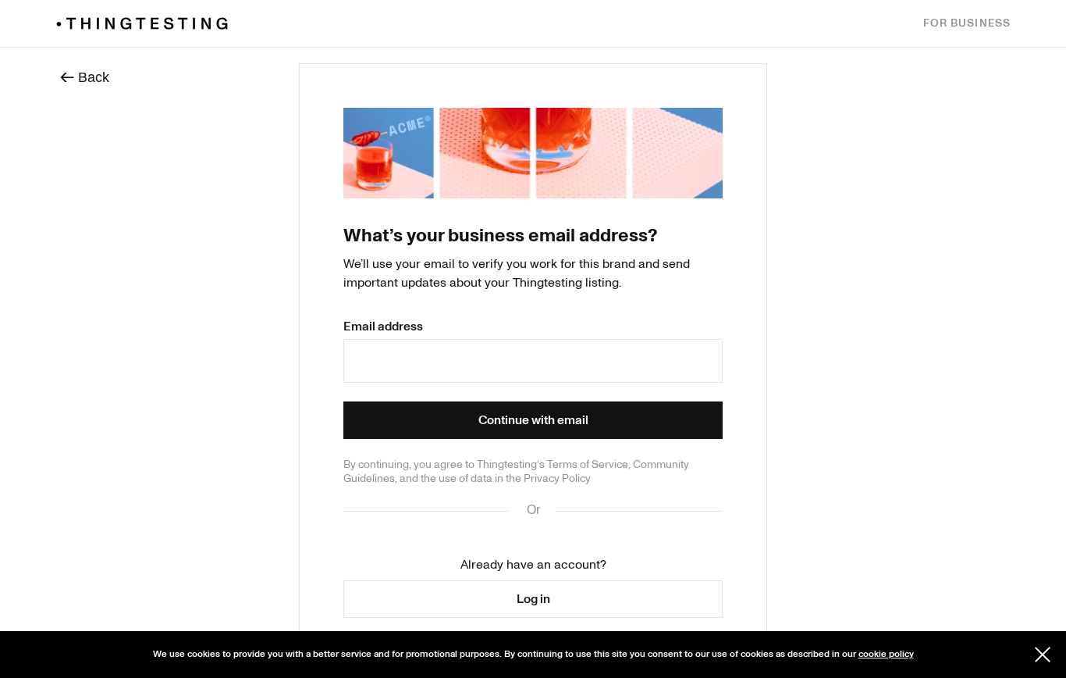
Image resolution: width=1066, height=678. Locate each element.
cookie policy (886, 654)
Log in (533, 599)
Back (84, 76)
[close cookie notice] (1042, 654)
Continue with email (533, 420)
